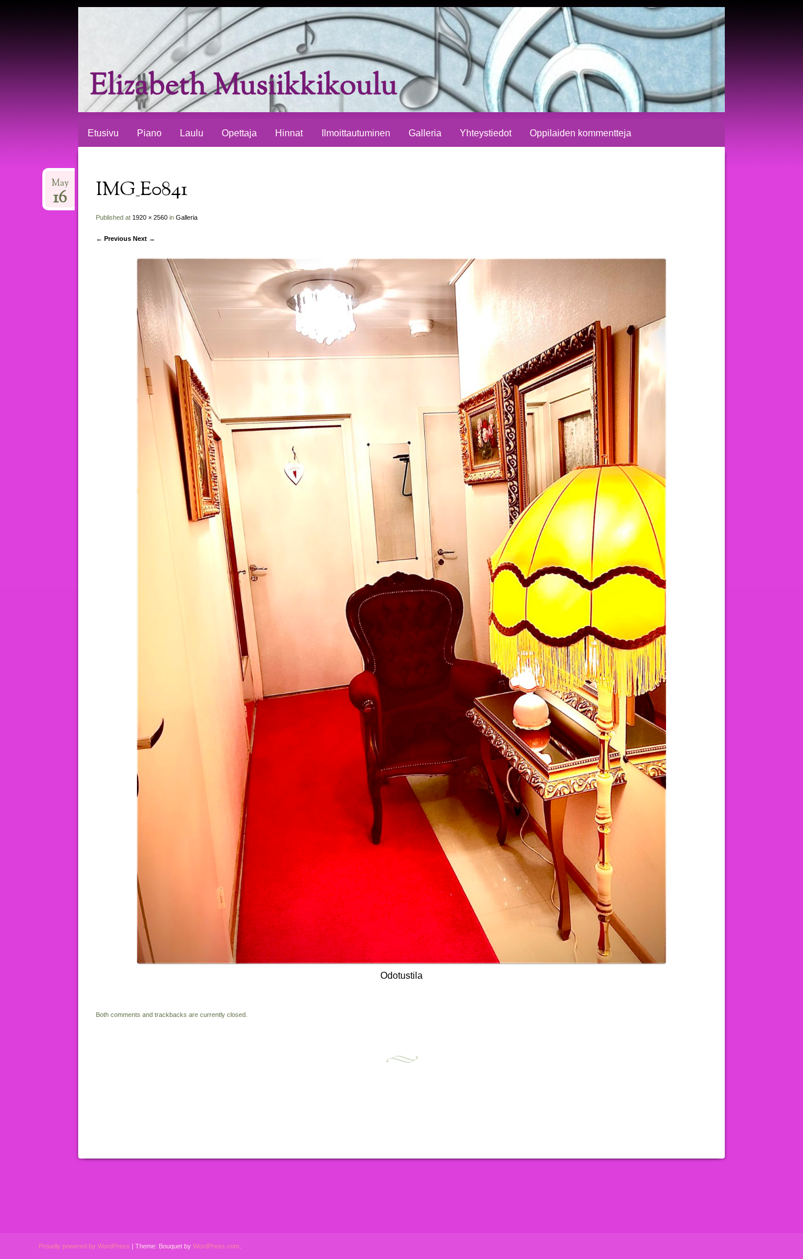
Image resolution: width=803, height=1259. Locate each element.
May (60, 187)
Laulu (191, 133)
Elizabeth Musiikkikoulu (243, 87)
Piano (149, 133)
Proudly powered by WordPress (84, 1246)
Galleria (425, 133)
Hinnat (289, 133)
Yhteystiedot (485, 133)
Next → (144, 238)
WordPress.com (216, 1246)
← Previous (113, 238)
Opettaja (239, 133)
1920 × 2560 (150, 217)
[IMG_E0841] (401, 960)
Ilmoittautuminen (356, 133)
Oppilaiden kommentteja (580, 133)
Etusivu (103, 133)
